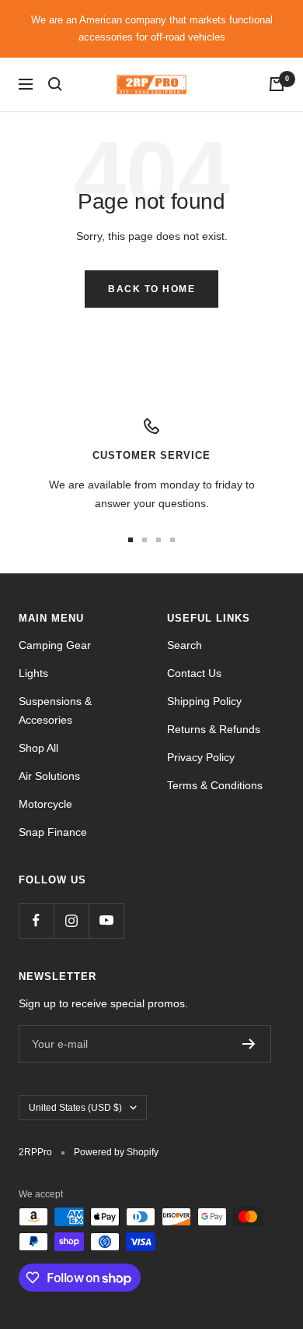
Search (184, 645)
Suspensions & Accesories (55, 710)
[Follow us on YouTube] (106, 920)
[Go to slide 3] (158, 540)
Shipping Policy (204, 701)
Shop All (38, 748)
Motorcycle (45, 804)
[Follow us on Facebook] (36, 920)
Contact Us (194, 673)
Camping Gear (55, 645)
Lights (33, 673)
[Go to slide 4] (172, 540)
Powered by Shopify (116, 1152)
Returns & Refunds (213, 729)
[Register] (249, 1043)
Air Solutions (49, 776)
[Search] (55, 84)
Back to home (151, 289)
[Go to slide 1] (130, 540)
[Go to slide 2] (144, 540)
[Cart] (276, 84)
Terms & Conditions (215, 785)
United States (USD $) (75, 1107)
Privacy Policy (201, 757)
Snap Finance (53, 832)
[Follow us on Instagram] (71, 920)
